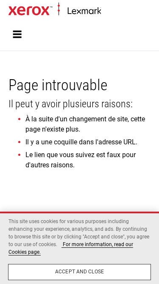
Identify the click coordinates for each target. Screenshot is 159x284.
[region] (79, 248)
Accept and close (79, 272)
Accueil (109, 11)
